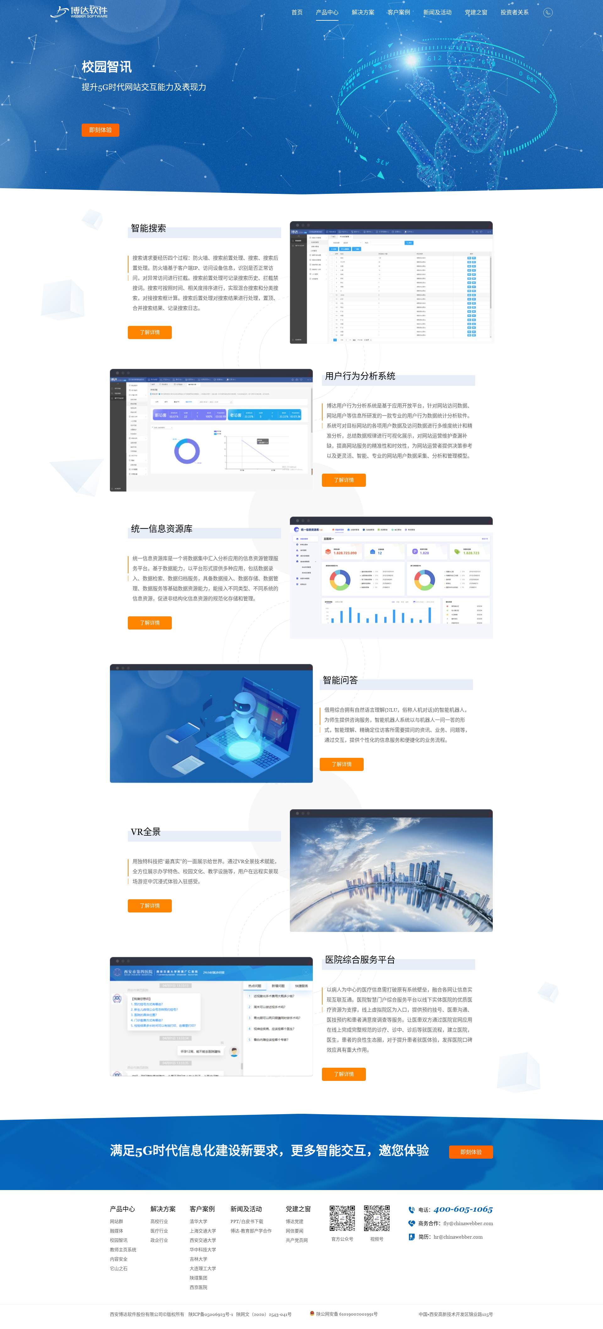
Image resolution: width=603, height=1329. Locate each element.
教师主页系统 (123, 1249)
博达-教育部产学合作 (251, 1230)
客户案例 (399, 12)
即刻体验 (100, 130)
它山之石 (119, 1268)
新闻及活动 (437, 12)
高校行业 (159, 1221)
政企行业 (159, 1240)
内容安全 (119, 1259)
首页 (297, 12)
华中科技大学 (203, 1249)
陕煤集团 (198, 1277)
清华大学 (198, 1221)
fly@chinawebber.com (468, 1223)
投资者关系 (515, 12)
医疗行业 (159, 1230)
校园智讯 (119, 1240)
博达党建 (294, 1221)
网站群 (116, 1221)
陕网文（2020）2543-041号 (264, 1314)
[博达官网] (78, 12)
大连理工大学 (203, 1268)
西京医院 (198, 1287)
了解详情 (150, 332)
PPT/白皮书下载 (247, 1221)
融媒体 (116, 1230)
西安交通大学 (203, 1240)
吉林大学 (198, 1259)
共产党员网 (297, 1240)
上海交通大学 (203, 1230)
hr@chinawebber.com (458, 1237)
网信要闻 (294, 1230)
